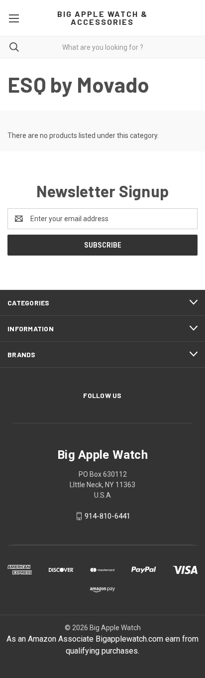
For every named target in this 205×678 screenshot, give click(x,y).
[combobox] (102, 47)
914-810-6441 (107, 516)
